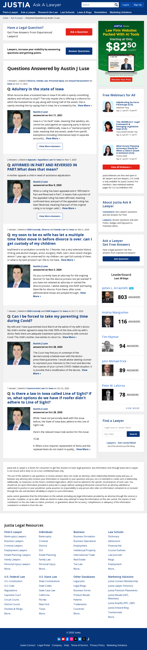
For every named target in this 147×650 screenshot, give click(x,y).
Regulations (10, 590)
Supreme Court (12, 595)
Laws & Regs (84, 12)
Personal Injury (56, 80)
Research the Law (48, 12)
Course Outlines (116, 550)
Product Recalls (82, 595)
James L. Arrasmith (115, 288)
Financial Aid (114, 545)
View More (84, 105)
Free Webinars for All (119, 95)
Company (57, 645)
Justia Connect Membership (123, 581)
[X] (84, 639)
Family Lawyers (12, 559)
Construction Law (36, 388)
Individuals (46, 532)
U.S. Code (9, 585)
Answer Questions (79, 51)
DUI (41, 550)
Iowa (9, 83)
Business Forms (82, 590)
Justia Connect (27, 645)
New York (44, 604)
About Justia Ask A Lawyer (117, 204)
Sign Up (138, 5)
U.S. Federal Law (14, 576)
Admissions (114, 541)
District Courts (12, 604)
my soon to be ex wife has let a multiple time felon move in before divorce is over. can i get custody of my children (49, 239)
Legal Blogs (80, 585)
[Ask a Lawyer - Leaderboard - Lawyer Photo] (107, 297)
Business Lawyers (14, 541)
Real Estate (79, 559)
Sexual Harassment (79, 80)
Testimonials (115, 612)
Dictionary (113, 536)
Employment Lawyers (15, 550)
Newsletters (100, 12)
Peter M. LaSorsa (113, 385)
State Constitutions (49, 581)
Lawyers (107, 219)
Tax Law (78, 564)
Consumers (108, 211)
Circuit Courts (11, 599)
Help (66, 645)
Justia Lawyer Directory (120, 585)
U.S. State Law (48, 576)
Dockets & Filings (13, 608)
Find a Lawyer (10, 12)
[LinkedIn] (59, 639)
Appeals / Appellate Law (40, 159)
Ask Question (121, 258)
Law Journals (115, 554)
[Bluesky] (80, 639)
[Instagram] (71, 639)
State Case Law (47, 590)
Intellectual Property (85, 550)
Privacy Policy (97, 645)
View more (133, 408)
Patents (78, 599)
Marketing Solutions (121, 12)
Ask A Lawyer (17, 18)
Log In (126, 5)
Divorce (31, 80)
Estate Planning (47, 554)
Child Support (52, 311)
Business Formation (84, 536)
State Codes (45, 585)
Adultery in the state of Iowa (38, 88)
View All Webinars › (121, 167)
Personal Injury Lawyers (17, 564)
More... (7, 568)
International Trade (84, 554)
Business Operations (85, 541)
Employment (80, 545)
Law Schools (67, 12)
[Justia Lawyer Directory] (88, 639)
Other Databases (84, 576)
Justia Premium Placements (122, 590)
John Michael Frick (114, 361)
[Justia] (16, 4)
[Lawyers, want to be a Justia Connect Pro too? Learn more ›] (131, 288)
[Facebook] (67, 639)
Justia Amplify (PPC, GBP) (121, 603)
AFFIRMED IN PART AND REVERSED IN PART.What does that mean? (42, 167)
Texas (42, 608)
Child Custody (34, 229)
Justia (5, 18)
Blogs (111, 559)
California (44, 595)
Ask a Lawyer (28, 12)
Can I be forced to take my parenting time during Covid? (47, 318)
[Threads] (75, 639)
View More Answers (49, 146)
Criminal (43, 541)
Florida (42, 599)
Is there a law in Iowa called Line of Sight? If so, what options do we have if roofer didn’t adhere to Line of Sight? (49, 398)
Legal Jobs (79, 581)
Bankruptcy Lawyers (15, 536)
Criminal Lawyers (13, 545)
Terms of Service (79, 645)
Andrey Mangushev (115, 312)
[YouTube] (63, 639)
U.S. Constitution (13, 581)
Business (79, 532)
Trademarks (80, 604)
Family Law (42, 80)
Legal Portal (43, 645)
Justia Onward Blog (118, 607)
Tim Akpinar (110, 337)
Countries (79, 608)
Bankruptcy (45, 536)
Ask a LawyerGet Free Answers (116, 242)
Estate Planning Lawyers (17, 554)
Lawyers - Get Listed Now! (121, 442)
